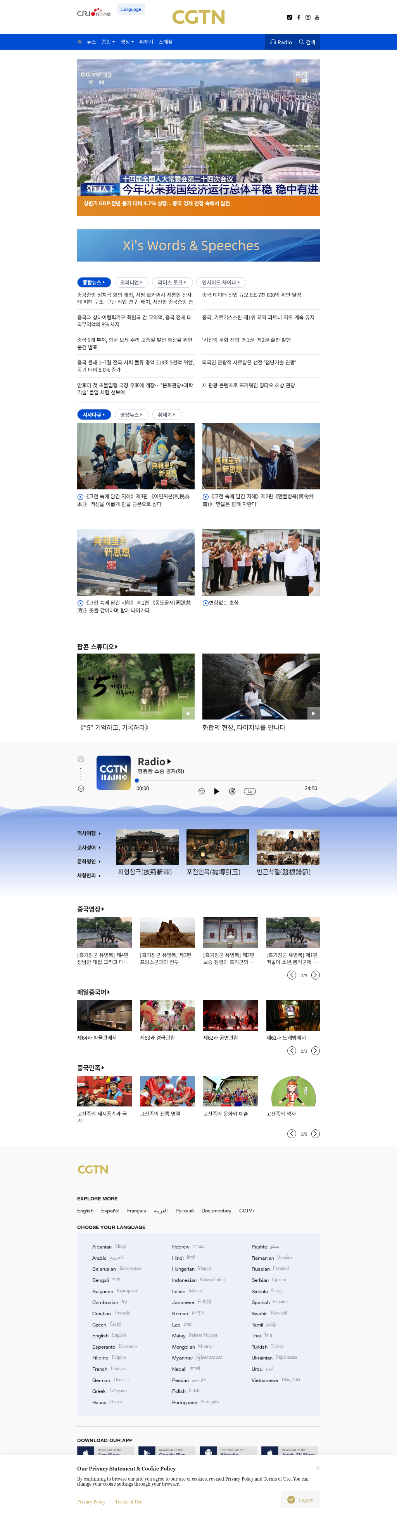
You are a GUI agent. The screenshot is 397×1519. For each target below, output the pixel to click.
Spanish (270, 1302)
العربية (161, 1210)
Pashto (266, 1246)
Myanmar (197, 1357)
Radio (285, 41)
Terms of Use (128, 1502)
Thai (262, 1335)
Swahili (270, 1313)
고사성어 (86, 847)
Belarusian (116, 1269)
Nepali (186, 1369)
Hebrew (188, 1246)
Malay (194, 1335)
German (110, 1380)
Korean (188, 1313)
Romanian (272, 1258)
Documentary (216, 1210)
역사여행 (86, 833)
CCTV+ (247, 1210)
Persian (189, 1380)
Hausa (106, 1402)
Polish (186, 1391)
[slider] (137, 780)
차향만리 (86, 875)
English (85, 1210)
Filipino (109, 1357)
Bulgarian (114, 1291)
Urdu (262, 1369)
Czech (106, 1324)
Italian (187, 1291)
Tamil (264, 1324)
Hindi (183, 1258)
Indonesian (198, 1280)
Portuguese (195, 1402)
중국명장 (88, 909)
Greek (109, 1391)
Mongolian (193, 1347)
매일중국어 (91, 992)
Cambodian (109, 1302)
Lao (182, 1324)
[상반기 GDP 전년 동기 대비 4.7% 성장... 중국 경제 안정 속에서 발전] (198, 192)
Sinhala (267, 1291)
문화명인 (86, 861)
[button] (142, 186)
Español (110, 1210)
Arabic (107, 1258)
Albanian (109, 1246)
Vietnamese (276, 1380)
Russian (270, 1269)
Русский (185, 1210)
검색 (310, 41)
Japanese (191, 1302)
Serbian (269, 1280)
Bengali (105, 1280)
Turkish (267, 1347)
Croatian (111, 1313)
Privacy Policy (91, 1502)
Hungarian (192, 1269)
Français (136, 1210)
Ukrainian (274, 1357)
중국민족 (88, 1067)
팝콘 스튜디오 (95, 646)
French (109, 1369)
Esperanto (114, 1347)
